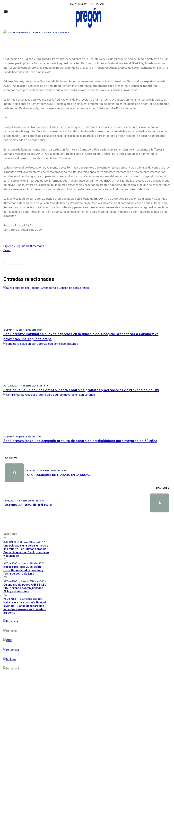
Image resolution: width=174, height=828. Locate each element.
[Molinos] (26, 659)
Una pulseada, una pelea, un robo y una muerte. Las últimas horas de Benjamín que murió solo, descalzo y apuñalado (26, 550)
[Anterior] (14, 472)
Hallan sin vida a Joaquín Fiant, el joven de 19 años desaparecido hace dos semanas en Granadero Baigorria (24, 607)
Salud (7, 250)
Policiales (9, 599)
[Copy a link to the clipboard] (22, 42)
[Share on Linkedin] (15, 42)
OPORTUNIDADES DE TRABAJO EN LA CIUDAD (59, 475)
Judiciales (9, 542)
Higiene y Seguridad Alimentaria (23, 246)
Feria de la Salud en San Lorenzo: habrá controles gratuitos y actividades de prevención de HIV (81, 390)
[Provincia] (26, 621)
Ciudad (36, 32)
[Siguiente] (159, 503)
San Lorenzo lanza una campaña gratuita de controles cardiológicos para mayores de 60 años (80, 441)
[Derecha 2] (26, 649)
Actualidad (10, 385)
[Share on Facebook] (5, 42)
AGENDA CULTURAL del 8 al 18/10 (28, 505)
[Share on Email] (19, 42)
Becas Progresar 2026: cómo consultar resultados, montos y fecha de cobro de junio (23, 570)
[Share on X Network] (9, 42)
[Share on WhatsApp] (12, 42)
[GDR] (26, 640)
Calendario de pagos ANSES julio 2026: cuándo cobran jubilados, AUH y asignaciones (24, 588)
